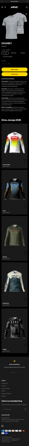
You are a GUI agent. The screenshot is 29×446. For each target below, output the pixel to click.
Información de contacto (6, 441)
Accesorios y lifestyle (6, 393)
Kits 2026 (3, 385)
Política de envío (14, 440)
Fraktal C (5, 349)
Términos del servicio (5, 440)
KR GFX (3, 391)
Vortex (4, 210)
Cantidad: (3, 60)
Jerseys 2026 (4, 383)
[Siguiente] (27, 1)
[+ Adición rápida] (25, 160)
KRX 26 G (5, 257)
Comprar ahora (14, 74)
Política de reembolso (5, 438)
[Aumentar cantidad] (9, 63)
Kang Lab (3, 396)
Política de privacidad (15, 438)
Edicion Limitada (5, 388)
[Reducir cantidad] (3, 63)
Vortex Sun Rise (6, 164)
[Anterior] (1, 1)
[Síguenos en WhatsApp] (2, 426)
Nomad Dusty (6, 303)
